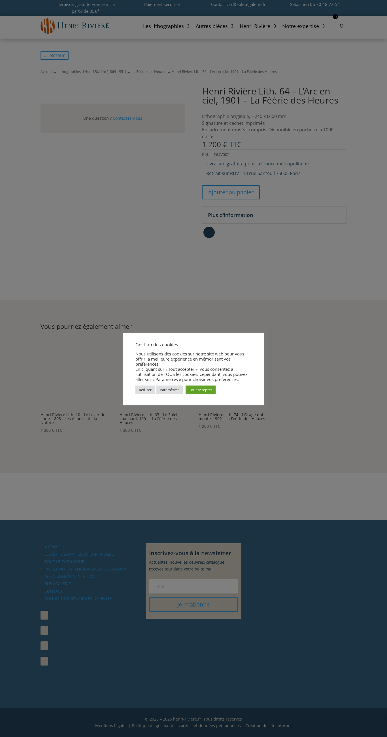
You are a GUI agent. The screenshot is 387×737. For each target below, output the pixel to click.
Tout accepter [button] (200, 389)
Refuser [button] (145, 389)
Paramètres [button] (169, 389)
